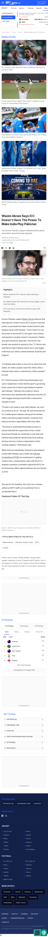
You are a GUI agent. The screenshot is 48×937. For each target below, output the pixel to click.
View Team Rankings (24, 665)
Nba (12, 897)
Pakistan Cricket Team (24, 542)
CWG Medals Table (13, 725)
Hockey (27, 892)
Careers (30, 918)
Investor (4, 918)
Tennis (17, 892)
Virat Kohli (10, 731)
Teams (6, 846)
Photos (28, 838)
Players (28, 846)
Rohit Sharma (11, 748)
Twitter (25, 563)
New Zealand (16, 651)
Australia (15, 641)
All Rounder (39, 632)
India (13, 656)
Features (29, 842)
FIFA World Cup (12, 719)
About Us (15, 914)
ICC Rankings (11, 742)
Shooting (32, 897)
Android (41, 566)
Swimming (7, 903)
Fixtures (31, 8)
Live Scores (8, 831)
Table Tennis (21, 903)
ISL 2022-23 (8, 861)
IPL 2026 (6, 21)
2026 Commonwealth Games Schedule (20, 736)
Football (21, 557)
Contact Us (5, 922)
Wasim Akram (28, 319)
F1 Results (25, 560)
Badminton (39, 892)
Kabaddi (22, 897)
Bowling (27, 632)
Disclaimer (34, 914)
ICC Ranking (30, 849)
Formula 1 (7, 892)
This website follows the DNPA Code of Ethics (17, 926)
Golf (5, 897)
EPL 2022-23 (30, 861)
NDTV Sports (35, 560)
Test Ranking (9, 626)
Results (39, 8)
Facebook (7, 563)
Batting (16, 632)
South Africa (16, 646)
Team (6, 632)
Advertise (5, 914)
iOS (3, 569)
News (20, 32)
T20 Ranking (39, 626)
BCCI (37, 542)
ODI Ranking (24, 626)
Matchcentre (8, 879)
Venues (6, 849)
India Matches (8, 17)
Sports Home (6, 32)
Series (21, 8)
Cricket (4, 8)
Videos (6, 842)
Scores (14, 8)
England (14, 660)
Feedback (24, 914)
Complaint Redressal (17, 918)
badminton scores (14, 560)
